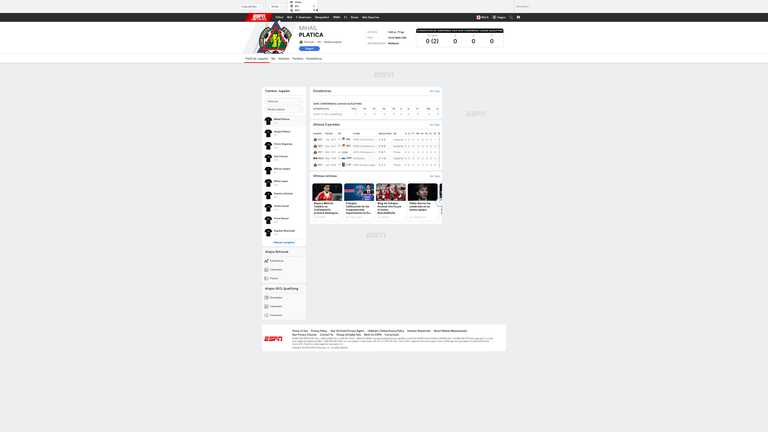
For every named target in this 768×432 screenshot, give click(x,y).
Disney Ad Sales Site (349, 334)
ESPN (258, 17)
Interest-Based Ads (419, 331)
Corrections (392, 334)
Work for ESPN (372, 334)
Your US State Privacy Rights (347, 331)
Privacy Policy (319, 331)
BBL (348, 139)
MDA (321, 158)
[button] (511, 17)
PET (320, 139)
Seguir (309, 48)
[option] (327, 202)
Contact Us (326, 334)
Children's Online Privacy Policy (386, 331)
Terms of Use (300, 331)
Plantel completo (284, 242)
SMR (349, 157)
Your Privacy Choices (304, 334)
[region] (391, 111)
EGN (344, 152)
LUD (348, 164)
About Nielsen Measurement (450, 331)
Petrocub (309, 41)
